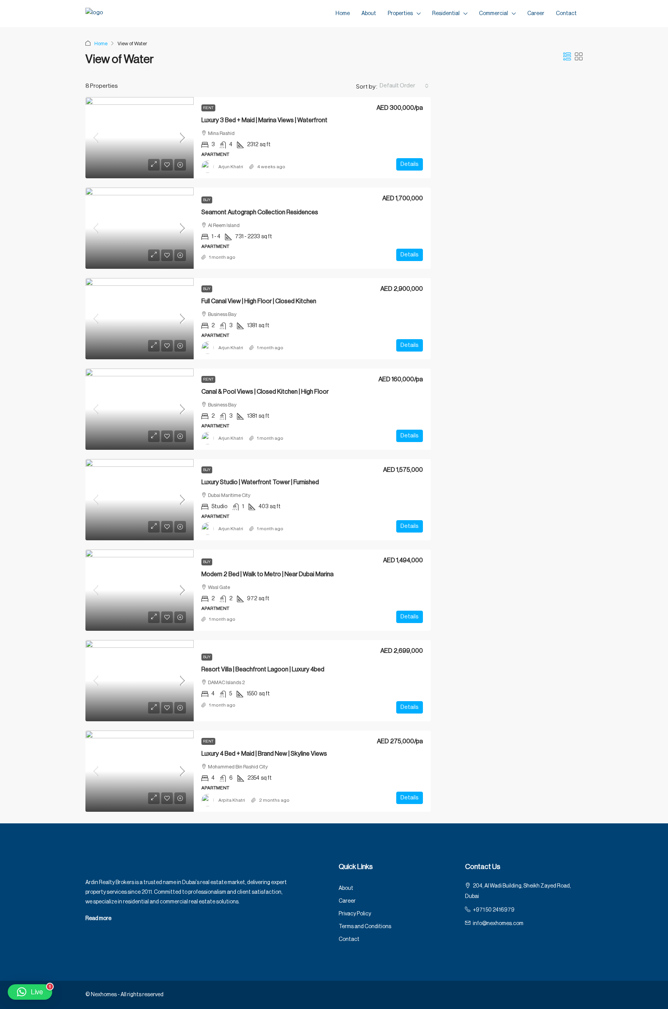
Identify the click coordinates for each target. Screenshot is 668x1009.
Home (343, 13)
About (368, 13)
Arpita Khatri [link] (231, 800)
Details (409, 164)
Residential (446, 13)
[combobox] (404, 86)
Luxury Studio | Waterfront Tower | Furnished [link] (260, 482)
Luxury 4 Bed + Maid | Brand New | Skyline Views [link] (264, 754)
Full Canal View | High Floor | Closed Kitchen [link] (258, 301)
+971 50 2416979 (494, 910)
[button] (567, 57)
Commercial (493, 13)
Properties (400, 13)
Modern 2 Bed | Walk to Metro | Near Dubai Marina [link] (267, 574)
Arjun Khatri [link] (230, 166)
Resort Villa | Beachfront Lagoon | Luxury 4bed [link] (262, 669)
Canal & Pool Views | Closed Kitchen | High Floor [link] (265, 392)
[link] (139, 137)
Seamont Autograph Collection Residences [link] (259, 212)
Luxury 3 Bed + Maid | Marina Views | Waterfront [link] (264, 120)
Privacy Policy (355, 914)
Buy (207, 200)
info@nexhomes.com (498, 923)
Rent (208, 108)
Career (535, 13)
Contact (566, 13)
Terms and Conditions (365, 926)
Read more (98, 918)
